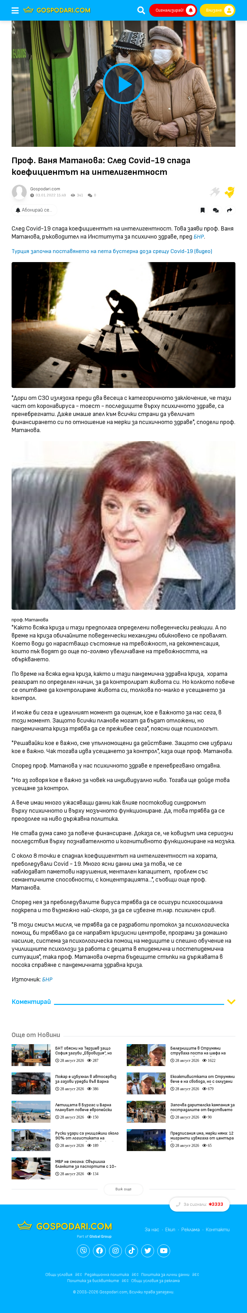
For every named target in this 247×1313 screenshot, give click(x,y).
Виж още (123, 1189)
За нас (152, 1230)
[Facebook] (99, 1250)
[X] (147, 1250)
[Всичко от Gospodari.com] (19, 192)
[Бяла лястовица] (214, 192)
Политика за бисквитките (93, 1280)
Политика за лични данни (165, 1274)
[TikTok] (131, 1250)
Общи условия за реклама (155, 1280)
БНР (199, 236)
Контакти (218, 1230)
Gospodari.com (45, 189)
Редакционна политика (107, 1274)
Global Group (100, 1236)
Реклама (190, 1230)
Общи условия (58, 1274)
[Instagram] (115, 1250)
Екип (170, 1230)
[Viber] (83, 1250)
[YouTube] (163, 1250)
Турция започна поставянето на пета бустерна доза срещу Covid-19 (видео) (112, 251)
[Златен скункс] (229, 192)
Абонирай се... (37, 210)
